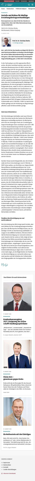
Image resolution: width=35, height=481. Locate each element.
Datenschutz (24, 1)
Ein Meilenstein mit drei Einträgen (13, 398)
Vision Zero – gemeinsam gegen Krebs (14, 341)
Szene (3, 8)
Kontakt (17, 1)
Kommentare (10, 8)
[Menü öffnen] (32, 4)
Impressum (31, 1)
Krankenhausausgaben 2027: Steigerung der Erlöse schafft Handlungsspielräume (16, 284)
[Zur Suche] (29, 4)
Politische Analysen (21, 8)
